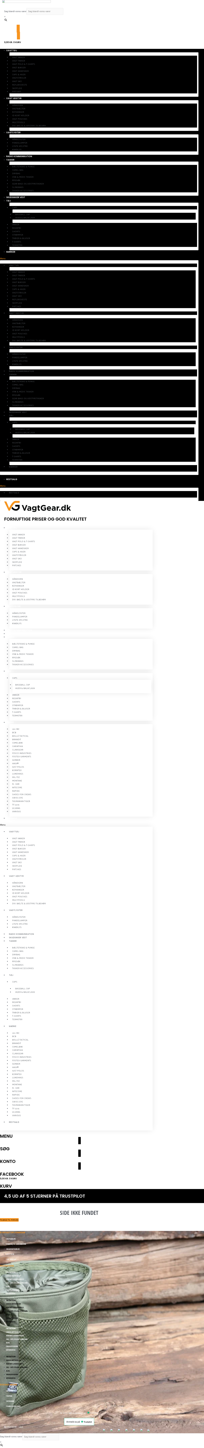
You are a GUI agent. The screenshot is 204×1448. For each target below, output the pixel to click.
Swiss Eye (17, 797)
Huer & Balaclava (25, 217)
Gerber (16, 760)
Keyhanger (18, 112)
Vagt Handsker (20, 71)
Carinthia (17, 746)
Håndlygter (19, 139)
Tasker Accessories (23, 190)
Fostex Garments (21, 756)
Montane (17, 780)
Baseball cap (22, 214)
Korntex (17, 770)
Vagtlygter (13, 132)
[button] (99, 258)
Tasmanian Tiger (21, 801)
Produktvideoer (12, 1290)
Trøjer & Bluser (21, 238)
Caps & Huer (19, 74)
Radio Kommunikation (19, 156)
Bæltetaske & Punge (23, 166)
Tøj (8, 200)
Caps (14, 207)
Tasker (10, 159)
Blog (8, 1286)
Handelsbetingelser (13, 1276)
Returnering (11, 1293)
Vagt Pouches (19, 119)
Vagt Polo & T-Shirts (23, 64)
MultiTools (18, 122)
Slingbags (18, 187)
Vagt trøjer (18, 60)
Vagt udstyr (14, 98)
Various (16, 811)
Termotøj (17, 245)
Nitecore (17, 787)
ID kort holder (20, 115)
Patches (16, 91)
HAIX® (15, 763)
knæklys (17, 149)
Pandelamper (19, 142)
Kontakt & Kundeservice (15, 1279)
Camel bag (17, 170)
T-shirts (16, 241)
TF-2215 (15, 804)
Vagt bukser (19, 67)
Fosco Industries (22, 753)
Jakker (15, 224)
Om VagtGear (11, 1272)
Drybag (16, 173)
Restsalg (11, 479)
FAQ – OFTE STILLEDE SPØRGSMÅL (17, 1283)
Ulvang (16, 808)
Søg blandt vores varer (15, 11)
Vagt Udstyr (14, 572)
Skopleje (17, 88)
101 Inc (16, 729)
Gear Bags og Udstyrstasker (28, 183)
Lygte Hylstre (20, 146)
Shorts (16, 231)
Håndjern (17, 105)
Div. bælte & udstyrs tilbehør (29, 125)
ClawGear (17, 749)
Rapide (16, 791)
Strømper (17, 234)
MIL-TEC (16, 777)
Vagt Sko (17, 81)
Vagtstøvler (19, 78)
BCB (14, 732)
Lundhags (17, 773)
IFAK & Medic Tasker (23, 177)
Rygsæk (16, 180)
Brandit (16, 739)
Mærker (10, 251)
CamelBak (17, 742)
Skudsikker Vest (15, 197)
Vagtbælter (18, 108)
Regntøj (16, 228)
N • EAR (15, 784)
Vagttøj (11, 50)
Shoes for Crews (21, 794)
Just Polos (18, 767)
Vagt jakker (18, 57)
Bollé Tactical (20, 736)
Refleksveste (19, 84)
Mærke (10, 722)
